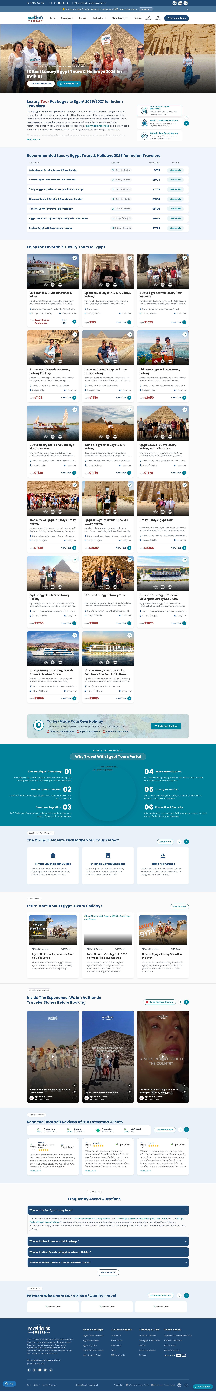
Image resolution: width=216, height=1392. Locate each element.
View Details (175, 170)
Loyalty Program (49, 1385)
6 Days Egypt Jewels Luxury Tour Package (52, 179)
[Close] (187, 9)
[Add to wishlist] (74, 258)
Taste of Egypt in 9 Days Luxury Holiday (51, 208)
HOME (30, 66)
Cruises (82, 18)
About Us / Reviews (147, 1335)
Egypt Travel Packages (93, 1335)
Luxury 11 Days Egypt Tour (156, 520)
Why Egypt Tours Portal (149, 1340)
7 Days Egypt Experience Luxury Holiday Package (56, 189)
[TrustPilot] (67, 3)
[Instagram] (55, 3)
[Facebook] (51, 3)
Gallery (37, 1385)
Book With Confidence (108, 750)
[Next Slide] (186, 1002)
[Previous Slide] (186, 117)
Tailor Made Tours (177, 18)
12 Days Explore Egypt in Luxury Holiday (91, 1218)
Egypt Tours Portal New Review (101, 1092)
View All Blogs (179, 906)
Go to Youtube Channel (161, 1002)
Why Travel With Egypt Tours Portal (108, 756)
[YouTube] (59, 3)
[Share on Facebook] (74, 1085)
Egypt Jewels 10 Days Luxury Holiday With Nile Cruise (58, 218)
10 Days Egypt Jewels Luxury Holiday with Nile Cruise (142, 1218)
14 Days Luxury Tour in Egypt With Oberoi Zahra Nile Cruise (51, 672)
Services (142, 1355)
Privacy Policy (170, 1345)
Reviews (137, 18)
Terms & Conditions (173, 1340)
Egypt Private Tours (46, 66)
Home (52, 18)
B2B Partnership (118, 1355)
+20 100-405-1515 (37, 3)
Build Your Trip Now (168, 726)
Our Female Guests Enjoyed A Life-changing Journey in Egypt (159, 1091)
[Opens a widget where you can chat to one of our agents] (9, 1388)
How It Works (116, 1340)
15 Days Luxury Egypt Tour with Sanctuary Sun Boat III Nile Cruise (106, 672)
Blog (29, 1385)
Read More (32, 139)
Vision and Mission (147, 1350)
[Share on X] (74, 1091)
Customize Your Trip (40, 83)
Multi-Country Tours (92, 1355)
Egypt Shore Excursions (93, 1350)
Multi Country (118, 18)
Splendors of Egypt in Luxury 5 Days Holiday (53, 170)
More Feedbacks (165, 1129)
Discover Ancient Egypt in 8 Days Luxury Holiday (56, 199)
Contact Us (116, 1335)
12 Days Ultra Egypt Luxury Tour (105, 595)
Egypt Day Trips (90, 1345)
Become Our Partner (160, 1295)
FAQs (113, 1350)
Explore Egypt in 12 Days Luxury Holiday (50, 228)
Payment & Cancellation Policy (178, 1335)
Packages (66, 18)
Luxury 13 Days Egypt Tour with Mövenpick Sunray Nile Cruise (160, 597)
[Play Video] (53, 1057)
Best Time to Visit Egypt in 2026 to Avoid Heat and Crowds (107, 956)
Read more (165, 841)
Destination (98, 18)
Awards (142, 1345)
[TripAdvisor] (63, 3)
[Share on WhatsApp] (74, 1098)
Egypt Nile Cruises (91, 1340)
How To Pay (116, 1345)
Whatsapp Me (71, 83)
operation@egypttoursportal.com (91, 3)
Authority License (171, 1350)
